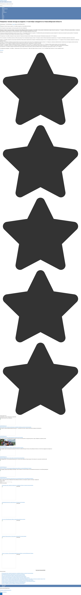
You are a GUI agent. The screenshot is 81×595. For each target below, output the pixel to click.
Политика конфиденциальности (5, 590)
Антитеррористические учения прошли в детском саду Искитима (11, 437)
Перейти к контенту (3, 0)
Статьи (3, 17)
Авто (2, 13)
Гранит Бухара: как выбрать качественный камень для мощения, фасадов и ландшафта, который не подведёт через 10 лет (23, 578)
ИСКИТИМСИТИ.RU (6, 2)
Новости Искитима (5, 8)
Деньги (3, 16)
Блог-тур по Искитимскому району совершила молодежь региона (11, 447)
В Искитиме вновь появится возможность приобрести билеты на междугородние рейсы (15, 427)
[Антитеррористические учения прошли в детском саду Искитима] (9, 510)
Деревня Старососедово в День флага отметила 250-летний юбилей (14, 536)
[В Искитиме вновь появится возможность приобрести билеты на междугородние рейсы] (9, 493)
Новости (13, 24)
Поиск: (1, 5)
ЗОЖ (2, 14)
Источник (1, 50)
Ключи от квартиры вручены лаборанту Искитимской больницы (13, 583)
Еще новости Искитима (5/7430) (40, 570)
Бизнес (3, 15)
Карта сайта (4, 585)
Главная (3, 7)
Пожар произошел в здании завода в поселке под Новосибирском (13, 582)
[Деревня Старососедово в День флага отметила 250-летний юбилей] (9, 544)
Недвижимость (4, 12)
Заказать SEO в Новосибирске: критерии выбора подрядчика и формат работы (16, 577)
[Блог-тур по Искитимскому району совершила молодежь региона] (9, 527)
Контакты (3, 586)
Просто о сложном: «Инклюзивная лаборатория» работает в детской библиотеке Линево (16, 468)
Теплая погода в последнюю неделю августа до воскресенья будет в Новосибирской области (16, 478)
